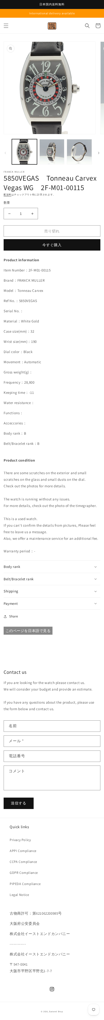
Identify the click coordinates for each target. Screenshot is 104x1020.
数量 (7, 203)
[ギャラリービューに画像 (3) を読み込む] (79, 151)
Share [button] (13, 616)
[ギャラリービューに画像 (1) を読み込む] (24, 151)
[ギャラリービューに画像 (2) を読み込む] (52, 151)
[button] (6, 25)
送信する (18, 803)
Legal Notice (19, 895)
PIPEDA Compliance (25, 884)
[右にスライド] (98, 153)
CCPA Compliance (23, 862)
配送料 (7, 194)
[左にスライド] (5, 153)
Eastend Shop (56, 1011)
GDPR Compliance (24, 872)
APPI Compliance (23, 851)
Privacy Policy (20, 840)
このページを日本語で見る (28, 630)
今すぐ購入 (52, 245)
